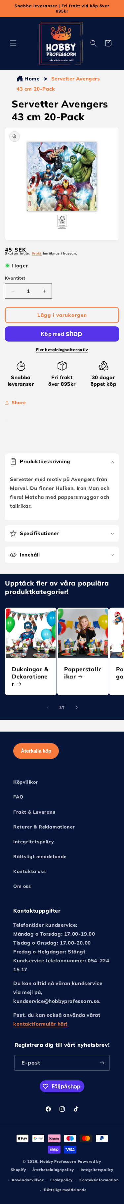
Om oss (22, 886)
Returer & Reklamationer (44, 827)
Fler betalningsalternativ (62, 349)
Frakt (37, 253)
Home (31, 78)
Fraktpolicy (61, 1180)
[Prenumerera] (102, 1062)
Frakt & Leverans (34, 812)
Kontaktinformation (99, 1180)
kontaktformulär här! (40, 1024)
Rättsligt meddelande (40, 856)
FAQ (18, 797)
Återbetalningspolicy (53, 1169)
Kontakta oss (29, 871)
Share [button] (19, 403)
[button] (13, 43)
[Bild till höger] (76, 707)
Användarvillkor (28, 1180)
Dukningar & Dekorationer (30, 676)
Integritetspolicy (33, 842)
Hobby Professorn (58, 1161)
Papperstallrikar (82, 673)
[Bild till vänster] (47, 707)
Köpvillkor (25, 782)
